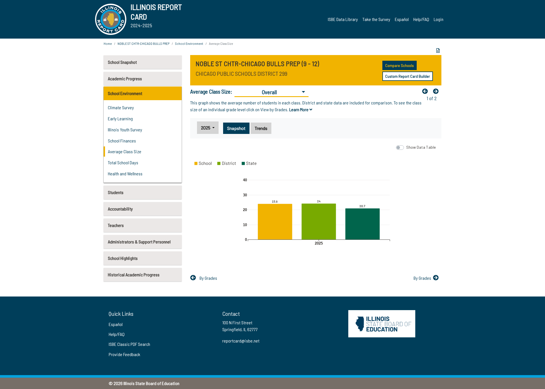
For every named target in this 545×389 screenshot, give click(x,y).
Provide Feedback (124, 354)
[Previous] (426, 91)
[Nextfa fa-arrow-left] (437, 91)
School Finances (122, 140)
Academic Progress (125, 78)
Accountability (120, 208)
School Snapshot (122, 62)
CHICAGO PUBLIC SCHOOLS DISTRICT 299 (241, 73)
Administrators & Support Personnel (139, 241)
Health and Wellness (125, 173)
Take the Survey (376, 19)
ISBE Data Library (343, 19)
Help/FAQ (421, 19)
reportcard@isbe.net (240, 340)
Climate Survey (121, 107)
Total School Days (123, 162)
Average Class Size (124, 151)
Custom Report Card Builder (407, 76)
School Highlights (123, 258)
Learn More (299, 109)
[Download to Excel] (438, 50)
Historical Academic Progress (134, 274)
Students (115, 192)
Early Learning (120, 118)
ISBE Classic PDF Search (129, 344)
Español (402, 19)
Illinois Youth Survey (125, 129)
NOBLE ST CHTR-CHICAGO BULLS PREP (143, 43)
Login (438, 19)
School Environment (125, 93)
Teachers (116, 225)
